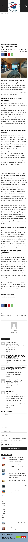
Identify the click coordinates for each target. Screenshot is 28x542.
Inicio (2, 13)
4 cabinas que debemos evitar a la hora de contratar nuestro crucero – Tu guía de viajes (15, 356)
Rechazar (24, 537)
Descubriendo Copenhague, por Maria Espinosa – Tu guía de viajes (16, 380)
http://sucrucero (14, 332)
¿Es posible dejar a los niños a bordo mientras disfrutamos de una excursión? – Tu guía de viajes (16, 368)
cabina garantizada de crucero (7, 295)
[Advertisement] (14, 29)
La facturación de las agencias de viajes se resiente (6, 315)
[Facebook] (2, 54)
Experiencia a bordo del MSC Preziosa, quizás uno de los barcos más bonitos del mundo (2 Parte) (17, 475)
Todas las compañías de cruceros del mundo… (21, 314)
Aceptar (18, 537)
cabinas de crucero (17, 295)
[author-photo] (14, 328)
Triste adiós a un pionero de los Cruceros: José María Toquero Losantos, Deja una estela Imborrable (18, 459)
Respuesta (8, 351)
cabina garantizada (10, 294)
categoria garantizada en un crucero (8, 297)
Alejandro (5, 51)
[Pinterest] (9, 54)
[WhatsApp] (12, 54)
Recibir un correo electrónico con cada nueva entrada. (14, 446)
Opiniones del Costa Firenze (15, 469)
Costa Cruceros (8, 44)
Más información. (5, 540)
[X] (5, 54)
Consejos (6, 13)
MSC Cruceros (14, 44)
